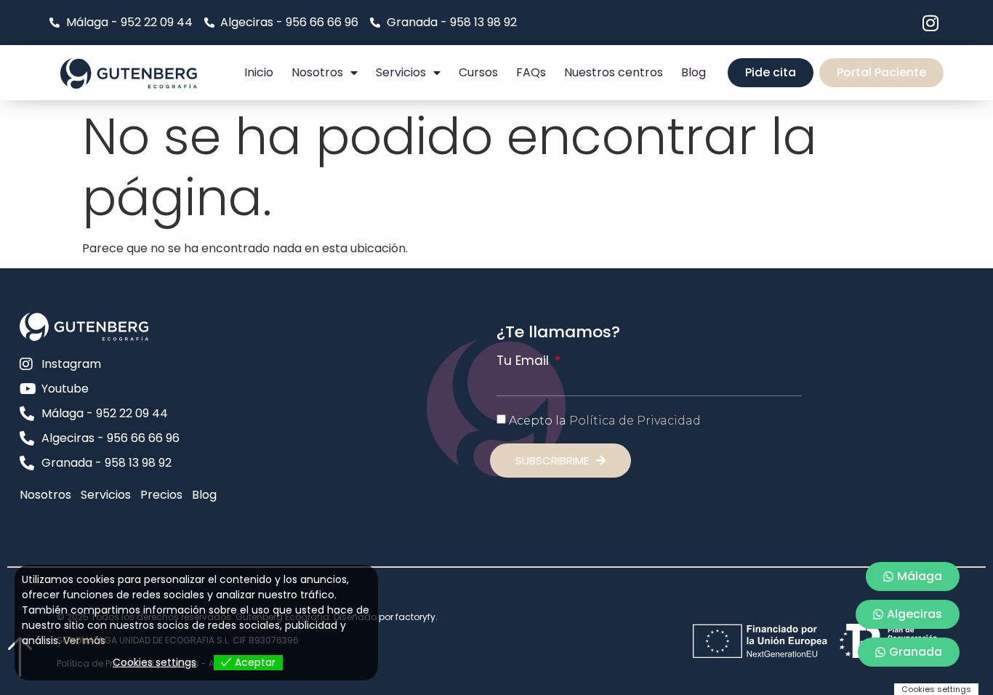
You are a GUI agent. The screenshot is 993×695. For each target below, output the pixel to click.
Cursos (478, 72)
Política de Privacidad (635, 420)
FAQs (531, 72)
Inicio (258, 72)
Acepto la (605, 420)
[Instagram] (931, 23)
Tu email (524, 361)
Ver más (84, 640)
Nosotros (317, 72)
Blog (693, 72)
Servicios (401, 72)
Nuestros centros (613, 72)
